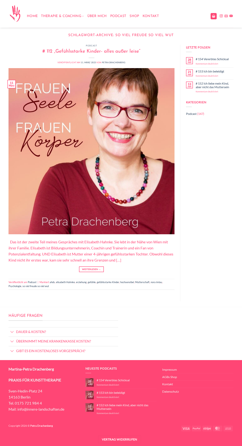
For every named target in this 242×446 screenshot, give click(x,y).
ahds (52, 282)
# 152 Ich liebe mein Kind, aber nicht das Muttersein (212, 85)
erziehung (81, 282)
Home (32, 16)
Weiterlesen (91, 269)
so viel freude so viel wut (35, 286)
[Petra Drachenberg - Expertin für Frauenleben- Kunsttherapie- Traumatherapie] (15, 14)
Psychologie (15, 286)
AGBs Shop (169, 377)
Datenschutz (170, 391)
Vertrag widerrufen (119, 439)
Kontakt (151, 16)
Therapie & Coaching (61, 16)
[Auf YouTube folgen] (231, 16)
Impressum (169, 369)
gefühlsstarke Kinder (108, 282)
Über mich (97, 16)
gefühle (92, 282)
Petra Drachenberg (114, 62)
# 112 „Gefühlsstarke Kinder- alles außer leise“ (91, 51)
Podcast (118, 16)
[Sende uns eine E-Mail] (226, 16)
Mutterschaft (142, 282)
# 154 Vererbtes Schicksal (212, 59)
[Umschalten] (12, 332)
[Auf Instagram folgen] (221, 16)
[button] (214, 16)
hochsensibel (127, 282)
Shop (134, 16)
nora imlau (156, 282)
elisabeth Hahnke (65, 282)
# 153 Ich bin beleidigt (210, 71)
